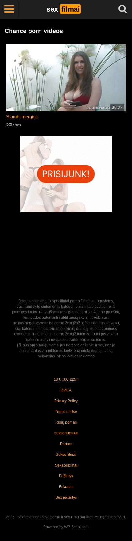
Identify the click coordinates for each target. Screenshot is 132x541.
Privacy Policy (66, 401)
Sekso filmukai (66, 433)
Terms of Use (66, 412)
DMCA (66, 390)
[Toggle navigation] (9, 9)
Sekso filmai (66, 454)
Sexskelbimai (66, 465)
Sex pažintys (66, 497)
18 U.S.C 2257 (66, 379)
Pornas (66, 444)
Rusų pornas (66, 422)
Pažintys (66, 476)
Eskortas (66, 487)
